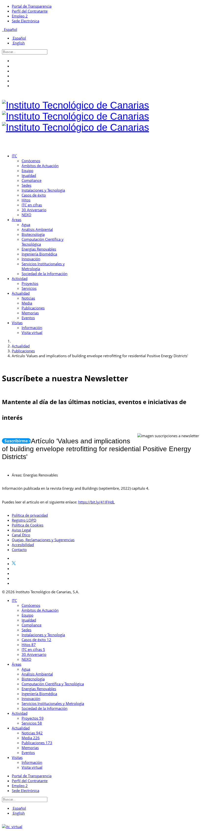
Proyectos (30, 283)
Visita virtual (32, 332)
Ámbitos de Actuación (40, 165)
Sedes (26, 185)
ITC (14, 155)
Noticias (28, 298)
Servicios (29, 288)
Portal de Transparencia (31, 6)
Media (27, 303)
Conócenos (31, 160)
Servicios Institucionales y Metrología (53, 703)
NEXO (26, 214)
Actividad (19, 278)
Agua (26, 224)
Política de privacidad (30, 515)
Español (10, 29)
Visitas (17, 322)
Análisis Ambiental (37, 229)
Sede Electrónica (25, 20)
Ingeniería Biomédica (39, 253)
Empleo (20, 15)
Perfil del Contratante (30, 11)
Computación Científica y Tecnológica (53, 683)
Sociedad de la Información (44, 273)
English (18, 42)
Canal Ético (21, 534)
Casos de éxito (34, 195)
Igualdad (29, 175)
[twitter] (14, 66)
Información (32, 327)
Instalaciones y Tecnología (43, 190)
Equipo (27, 170)
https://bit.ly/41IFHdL (96, 502)
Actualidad (21, 293)
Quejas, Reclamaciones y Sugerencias (43, 539)
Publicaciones (33, 307)
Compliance (31, 180)
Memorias (30, 312)
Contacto (19, 549)
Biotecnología (33, 234)
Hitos (26, 200)
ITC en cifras (32, 204)
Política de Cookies (27, 525)
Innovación (31, 258)
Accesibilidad (23, 544)
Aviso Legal (21, 530)
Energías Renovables (39, 249)
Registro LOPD (24, 520)
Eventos (28, 317)
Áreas (16, 219)
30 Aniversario (34, 209)
